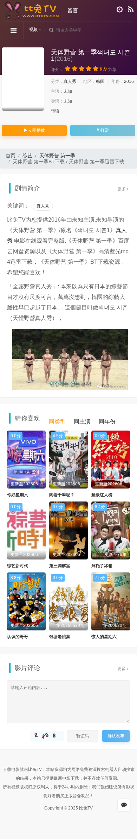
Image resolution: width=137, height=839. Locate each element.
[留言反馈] (124, 805)
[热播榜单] (130, 9)
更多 (122, 188)
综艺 (27, 155)
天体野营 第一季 (57, 155)
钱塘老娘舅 (59, 636)
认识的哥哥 (17, 636)
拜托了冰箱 (101, 565)
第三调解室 (59, 565)
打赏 (104, 130)
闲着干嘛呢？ (61, 494)
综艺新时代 (17, 565)
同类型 (57, 422)
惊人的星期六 (104, 636)
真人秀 (70, 81)
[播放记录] (120, 9)
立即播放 (36, 130)
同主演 (82, 422)
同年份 (107, 422)
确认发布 (115, 735)
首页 (10, 155)
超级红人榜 (101, 494)
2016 (129, 81)
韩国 (100, 81)
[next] (124, 350)
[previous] (12, 350)
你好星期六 (17, 494)
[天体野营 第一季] (23, 79)
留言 (72, 10)
